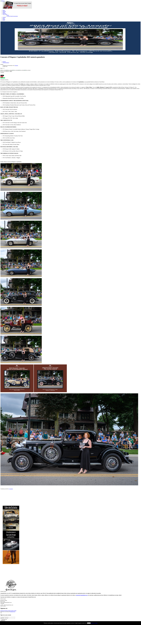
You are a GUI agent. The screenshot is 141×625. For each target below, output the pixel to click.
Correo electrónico (6, 62)
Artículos (16, 65)
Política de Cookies (94, 623)
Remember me (4, 619)
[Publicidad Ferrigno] (11, 538)
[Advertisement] (72, 498)
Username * (2, 617)
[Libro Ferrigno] (17, 8)
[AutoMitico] (11, 590)
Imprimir (4, 61)
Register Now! (12, 611)
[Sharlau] (11, 563)
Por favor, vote (3, 71)
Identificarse (3, 620)
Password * (2, 618)
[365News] (2, 0)
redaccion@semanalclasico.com (82, 595)
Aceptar (89, 623)
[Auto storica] (11, 549)
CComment (11, 488)
